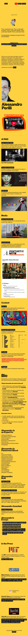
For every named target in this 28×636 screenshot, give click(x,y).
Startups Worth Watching (8, 329)
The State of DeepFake (8, 167)
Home (6, 3)
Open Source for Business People (12, 524)
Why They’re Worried (7, 559)
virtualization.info (6, 497)
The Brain (4, 352)
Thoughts (4, 367)
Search (19, 3)
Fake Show (4, 190)
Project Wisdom (6, 481)
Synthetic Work (6, 242)
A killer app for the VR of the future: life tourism (13, 533)
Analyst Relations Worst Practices (12, 527)
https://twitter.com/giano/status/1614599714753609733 (14, 45)
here (14, 67)
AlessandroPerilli (12, 106)
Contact (24, 3)
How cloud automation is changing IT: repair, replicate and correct (13, 600)
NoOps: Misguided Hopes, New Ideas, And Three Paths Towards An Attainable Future (14, 530)
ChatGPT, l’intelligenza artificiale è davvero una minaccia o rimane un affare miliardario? (14, 580)
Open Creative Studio (7, 142)
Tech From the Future (7, 219)
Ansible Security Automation (9, 490)
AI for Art (4, 306)
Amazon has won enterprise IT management (14, 522)
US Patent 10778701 (7, 509)
